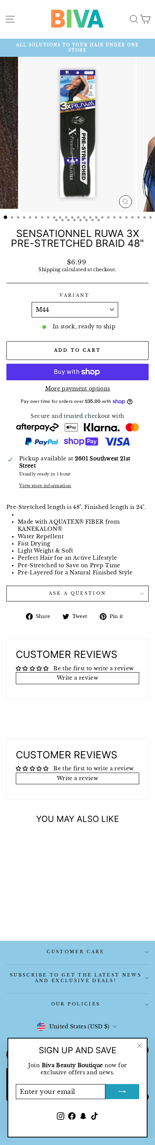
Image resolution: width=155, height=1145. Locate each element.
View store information (45, 485)
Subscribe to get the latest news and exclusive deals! (75, 977)
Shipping (49, 269)
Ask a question (77, 593)
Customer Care (75, 951)
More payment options (77, 389)
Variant (74, 295)
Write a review (77, 678)
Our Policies (75, 1004)
